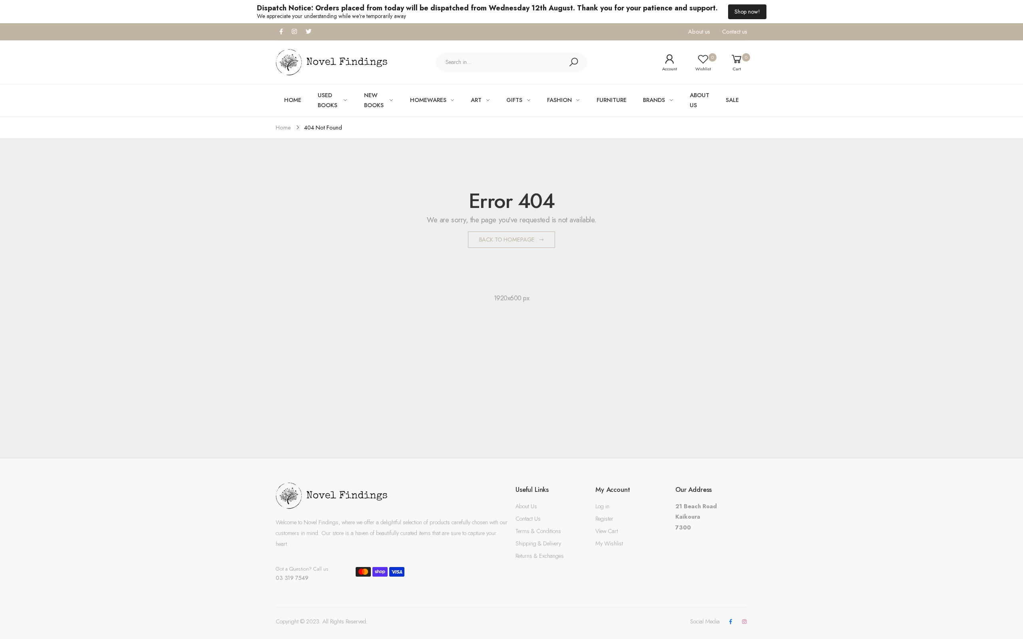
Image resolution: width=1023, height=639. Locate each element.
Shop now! (747, 12)
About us (699, 32)
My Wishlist (609, 543)
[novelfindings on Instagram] (744, 622)
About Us (526, 506)
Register (604, 519)
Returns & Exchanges (539, 556)
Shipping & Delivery (538, 543)
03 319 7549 (292, 578)
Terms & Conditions (538, 531)
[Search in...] (573, 62)
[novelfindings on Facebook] (730, 622)
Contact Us (528, 519)
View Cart (606, 531)
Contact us (734, 32)
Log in (602, 506)
